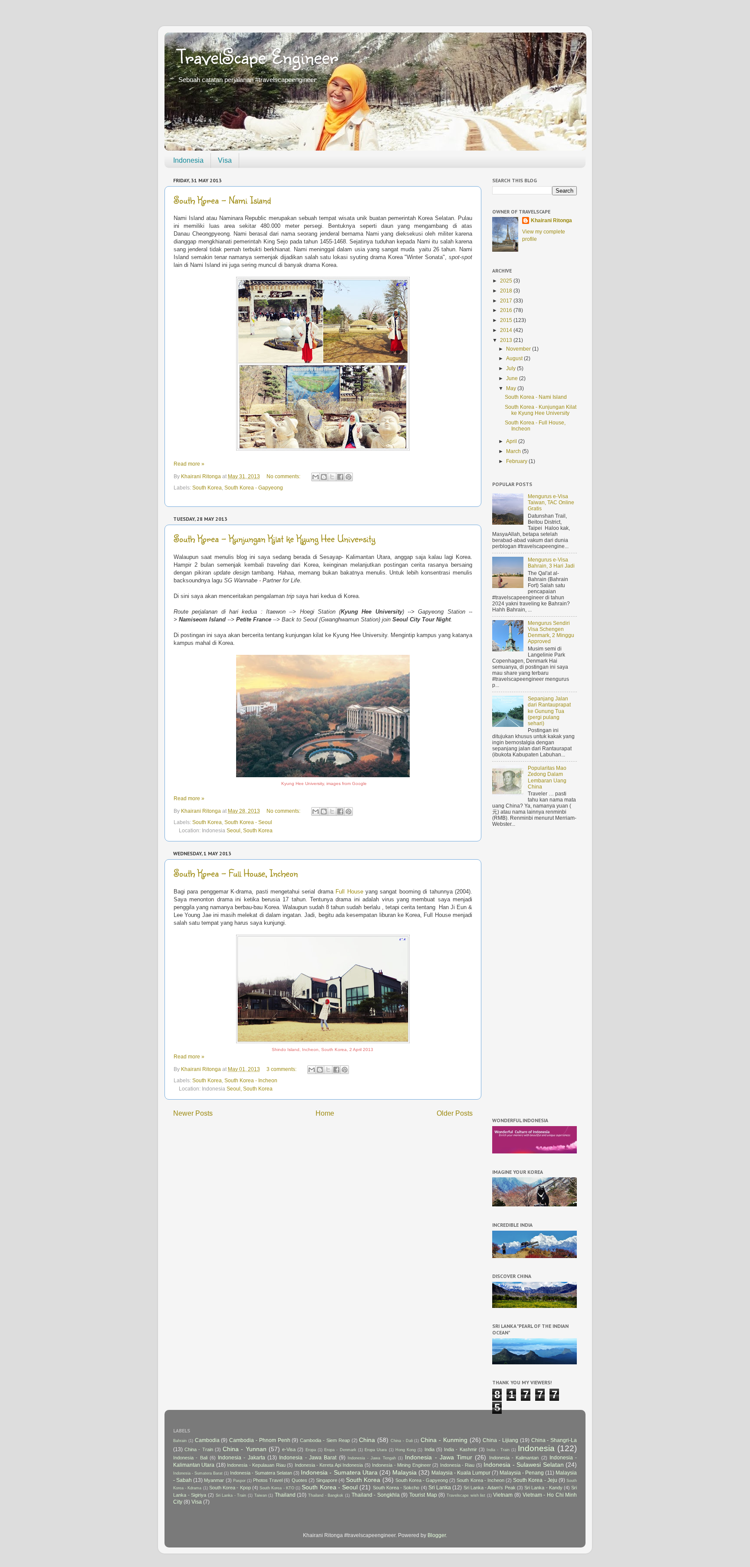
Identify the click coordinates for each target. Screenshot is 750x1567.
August (515, 358)
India (429, 1449)
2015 (506, 320)
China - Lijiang (500, 1440)
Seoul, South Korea (250, 830)
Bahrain (180, 1441)
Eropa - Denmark (340, 1450)
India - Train (498, 1450)
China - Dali (402, 1441)
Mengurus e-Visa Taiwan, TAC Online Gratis (551, 502)
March (514, 451)
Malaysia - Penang (522, 1472)
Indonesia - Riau (457, 1465)
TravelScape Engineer (258, 56)
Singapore (326, 1480)
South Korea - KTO (277, 1488)
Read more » (189, 463)
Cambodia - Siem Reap (324, 1440)
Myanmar (214, 1480)
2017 (506, 300)
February (517, 461)
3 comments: (282, 1069)
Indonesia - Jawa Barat (307, 1457)
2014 (506, 330)
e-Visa (289, 1449)
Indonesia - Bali (190, 1457)
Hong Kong (405, 1450)
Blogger (437, 1535)
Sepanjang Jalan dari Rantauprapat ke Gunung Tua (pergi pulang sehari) (549, 711)
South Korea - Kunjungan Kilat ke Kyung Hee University (274, 538)
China (367, 1439)
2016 (506, 310)
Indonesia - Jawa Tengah (372, 1458)
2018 (506, 290)
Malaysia (404, 1472)
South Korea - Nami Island (222, 200)
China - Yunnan (244, 1448)
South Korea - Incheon (250, 1080)
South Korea (207, 487)
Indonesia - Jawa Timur (438, 1457)
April (512, 441)
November (519, 349)
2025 (506, 280)
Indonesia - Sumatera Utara (339, 1472)
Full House (349, 891)
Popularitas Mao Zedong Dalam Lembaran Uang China (547, 777)
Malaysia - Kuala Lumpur (460, 1472)
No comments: (284, 476)
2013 (506, 340)
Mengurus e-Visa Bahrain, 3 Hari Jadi (551, 562)
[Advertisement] (534, 974)
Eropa (311, 1450)
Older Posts (455, 1113)
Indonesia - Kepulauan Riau (256, 1465)
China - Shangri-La (554, 1440)
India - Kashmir (460, 1449)
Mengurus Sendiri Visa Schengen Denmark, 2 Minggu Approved (551, 632)
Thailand (285, 1495)
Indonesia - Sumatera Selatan (261, 1472)
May (511, 388)
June (512, 378)
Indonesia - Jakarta (241, 1457)
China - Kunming (444, 1439)
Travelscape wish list (466, 1495)
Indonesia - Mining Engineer (401, 1465)
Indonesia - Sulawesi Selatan (523, 1464)
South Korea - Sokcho (396, 1487)
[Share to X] (332, 477)
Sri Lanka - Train (231, 1495)
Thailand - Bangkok (325, 1495)
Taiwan (260, 1495)
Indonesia (188, 160)
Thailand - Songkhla (376, 1495)
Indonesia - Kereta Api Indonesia (329, 1465)
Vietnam (503, 1495)
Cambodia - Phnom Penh (259, 1440)
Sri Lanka (439, 1487)
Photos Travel (268, 1480)
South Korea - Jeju (535, 1480)
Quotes (299, 1480)
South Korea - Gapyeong (253, 487)
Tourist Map (423, 1495)
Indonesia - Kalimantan (514, 1457)
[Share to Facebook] (340, 477)
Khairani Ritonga (551, 220)
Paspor (239, 1480)
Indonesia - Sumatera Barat (198, 1473)
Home (325, 1113)
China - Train (198, 1449)
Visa (225, 160)
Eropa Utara (376, 1450)
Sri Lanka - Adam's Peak (490, 1487)
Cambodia (207, 1440)
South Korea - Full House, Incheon (236, 873)
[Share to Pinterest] (348, 477)
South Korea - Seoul (248, 822)
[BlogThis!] (323, 477)
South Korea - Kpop (230, 1487)
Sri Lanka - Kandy (543, 1487)
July (511, 368)
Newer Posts (193, 1113)
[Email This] (315, 477)
